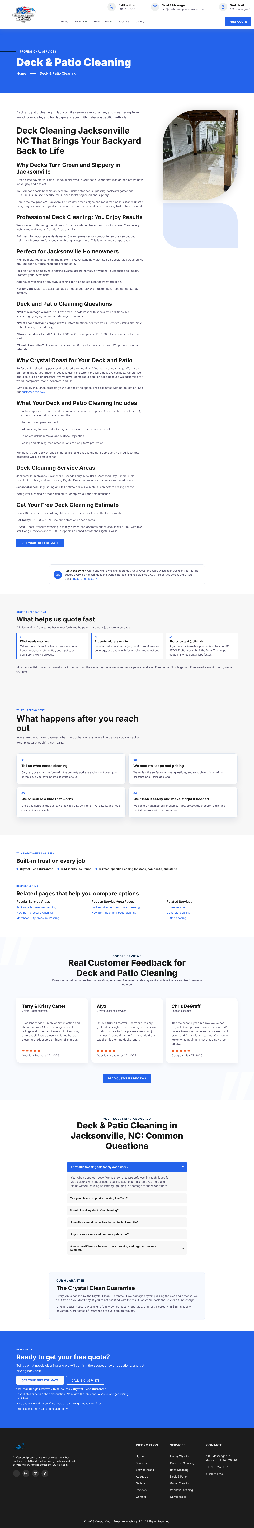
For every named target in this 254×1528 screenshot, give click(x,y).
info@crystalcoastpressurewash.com (183, 9)
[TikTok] (44, 1473)
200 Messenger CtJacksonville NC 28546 (221, 1458)
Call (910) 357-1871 (85, 1380)
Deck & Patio (178, 1476)
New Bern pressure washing (34, 912)
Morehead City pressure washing (37, 918)
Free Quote (238, 21)
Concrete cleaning (178, 912)
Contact (141, 1496)
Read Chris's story (85, 578)
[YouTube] (35, 1473)
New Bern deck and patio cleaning (114, 912)
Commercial (178, 1496)
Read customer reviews (127, 1078)
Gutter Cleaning (180, 1483)
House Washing (180, 1456)
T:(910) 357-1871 (217, 1467)
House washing (176, 907)
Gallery (140, 21)
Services (80, 21)
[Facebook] (16, 1473)
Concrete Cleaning (182, 1463)
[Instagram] (25, 1473)
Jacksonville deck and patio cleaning (116, 907)
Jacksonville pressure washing (36, 907)
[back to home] (23, 14)
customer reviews (33, 392)
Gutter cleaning (176, 918)
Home (64, 21)
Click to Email (215, 1474)
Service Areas (101, 21)
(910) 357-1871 (127, 9)
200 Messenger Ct (240, 9)
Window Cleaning (181, 1490)
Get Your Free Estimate (40, 543)
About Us (123, 21)
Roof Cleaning (179, 1470)
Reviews (141, 1490)
